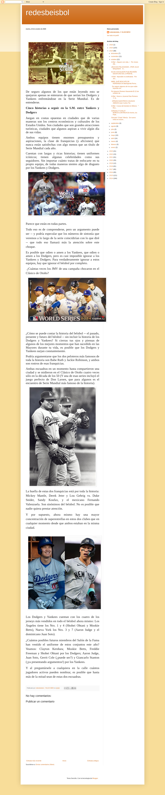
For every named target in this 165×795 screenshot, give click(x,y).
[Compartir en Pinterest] (75, 688)
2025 (111, 48)
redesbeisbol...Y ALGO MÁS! (120, 32)
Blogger (95, 778)
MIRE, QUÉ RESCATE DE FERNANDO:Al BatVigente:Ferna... (124, 82)
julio (112, 129)
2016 (111, 172)
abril (113, 138)
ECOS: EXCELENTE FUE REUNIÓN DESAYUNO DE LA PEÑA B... (124, 73)
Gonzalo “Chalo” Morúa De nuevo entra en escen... (123, 118)
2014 (111, 178)
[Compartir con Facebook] (72, 688)
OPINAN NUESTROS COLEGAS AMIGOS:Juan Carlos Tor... (123, 102)
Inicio (64, 761)
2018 (111, 166)
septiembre (115, 123)
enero (113, 147)
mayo (113, 135)
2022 (111, 154)
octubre (114, 59)
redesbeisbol (47, 12)
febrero (114, 144)
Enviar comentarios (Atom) (45, 764)
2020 (111, 160)
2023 (111, 151)
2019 (111, 163)
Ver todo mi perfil (113, 35)
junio (113, 132)
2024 (111, 51)
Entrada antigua (93, 761)
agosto (113, 126)
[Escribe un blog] (67, 688)
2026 (111, 45)
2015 (111, 175)
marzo (113, 141)
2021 (111, 157)
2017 (111, 169)
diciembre (114, 53)
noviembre (115, 56)
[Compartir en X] (70, 688)
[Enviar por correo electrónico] (65, 688)
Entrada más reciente (33, 761)
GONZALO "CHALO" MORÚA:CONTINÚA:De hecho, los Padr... (124, 113)
